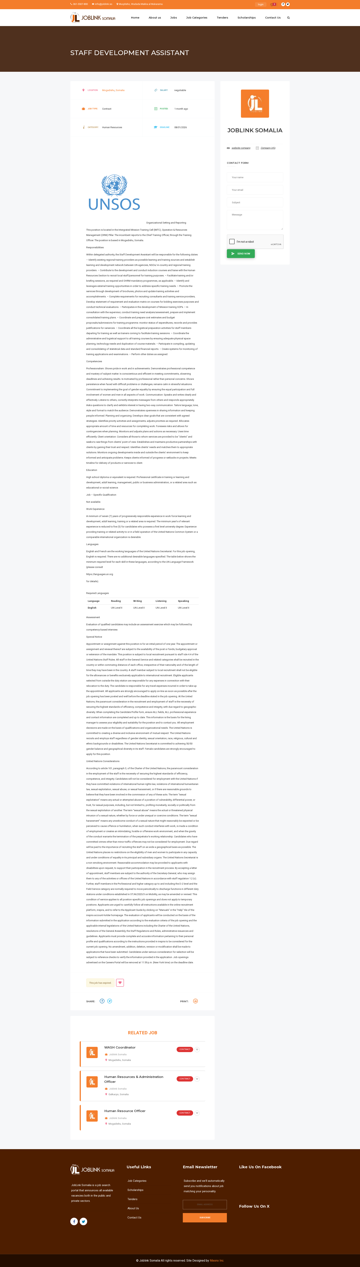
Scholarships (247, 17)
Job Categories (196, 17)
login (260, 4)
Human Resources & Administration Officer (133, 1079)
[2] (271, 5)
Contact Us (273, 17)
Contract (184, 1049)
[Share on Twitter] (110, 1001)
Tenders (222, 17)
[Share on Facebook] (102, 1001)
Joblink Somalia (149, 1260)
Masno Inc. (217, 1260)
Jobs (173, 17)
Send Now (243, 253)
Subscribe (205, 1217)
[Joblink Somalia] (92, 17)
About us (155, 17)
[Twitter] (288, 4)
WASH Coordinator (120, 1047)
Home (135, 17)
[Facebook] (283, 4)
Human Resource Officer (125, 1111)
